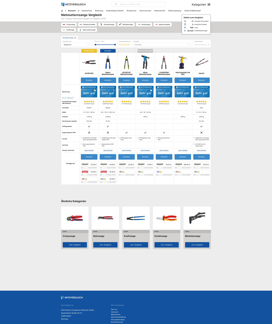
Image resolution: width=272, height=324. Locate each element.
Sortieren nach (67, 41)
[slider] (95, 44)
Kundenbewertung (124, 41)
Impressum (114, 312)
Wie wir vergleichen (67, 98)
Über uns (114, 309)
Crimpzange (69, 236)
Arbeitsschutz (86, 11)
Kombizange (160, 236)
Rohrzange (98, 236)
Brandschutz (131, 11)
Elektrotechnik (159, 11)
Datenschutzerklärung (118, 317)
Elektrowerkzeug (174, 11)
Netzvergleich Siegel (118, 319)
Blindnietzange (192, 236)
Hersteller (136, 41)
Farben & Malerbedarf (192, 11)
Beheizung (99, 11)
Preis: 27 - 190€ (99, 41)
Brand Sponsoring (117, 322)
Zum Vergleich (75, 245)
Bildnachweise (115, 314)
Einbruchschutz (145, 11)
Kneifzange (130, 236)
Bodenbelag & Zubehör (115, 11)
